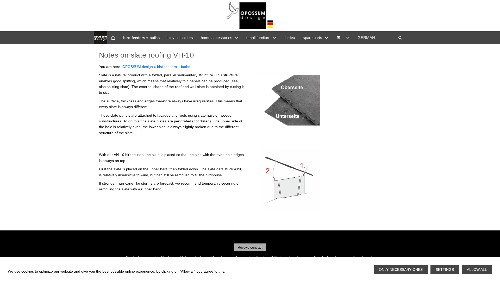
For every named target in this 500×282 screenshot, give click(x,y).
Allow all (477, 269)
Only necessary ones (401, 269)
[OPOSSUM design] (113, 37)
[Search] (400, 37)
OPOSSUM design (137, 67)
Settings (445, 269)
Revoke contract (250, 247)
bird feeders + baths (173, 67)
